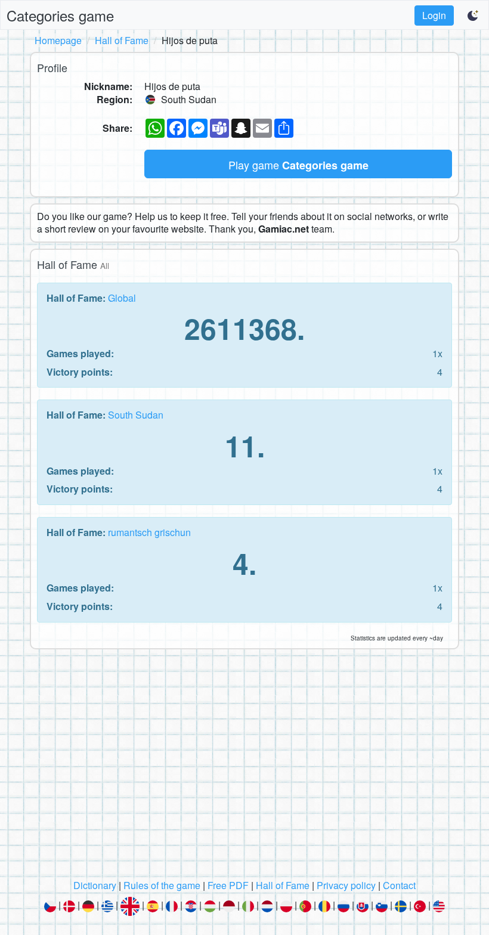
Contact (399, 885)
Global (122, 298)
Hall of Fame (121, 40)
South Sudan (135, 415)
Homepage (58, 40)
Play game (298, 165)
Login (434, 15)
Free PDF (228, 885)
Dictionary (94, 885)
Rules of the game (161, 885)
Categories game (60, 15)
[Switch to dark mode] (473, 15)
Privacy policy (346, 885)
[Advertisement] (244, 767)
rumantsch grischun (149, 532)
